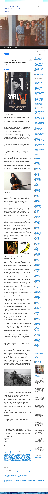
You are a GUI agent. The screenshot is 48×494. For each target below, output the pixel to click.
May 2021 (37, 227)
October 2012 (37, 339)
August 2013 (37, 327)
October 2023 (37, 193)
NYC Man (26, 454)
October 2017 (37, 266)
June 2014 (37, 314)
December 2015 (38, 292)
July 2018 (37, 255)
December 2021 (38, 218)
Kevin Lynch (37, 79)
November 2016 (38, 280)
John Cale (13, 453)
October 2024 (37, 181)
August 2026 (37, 158)
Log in (36, 358)
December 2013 (38, 322)
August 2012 (37, 341)
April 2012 (37, 346)
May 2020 (37, 239)
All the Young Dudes (9, 451)
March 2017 (37, 275)
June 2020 (37, 238)
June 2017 (37, 271)
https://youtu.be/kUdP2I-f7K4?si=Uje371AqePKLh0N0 (14, 425)
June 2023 (37, 197)
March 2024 (37, 188)
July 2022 (37, 210)
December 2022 (38, 204)
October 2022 (37, 206)
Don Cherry (24, 452)
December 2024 (38, 179)
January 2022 (37, 217)
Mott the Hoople (14, 454)
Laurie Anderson (25, 453)
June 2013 (37, 329)
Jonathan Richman (19, 453)
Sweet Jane (19, 456)
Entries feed (37, 360)
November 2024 (38, 180)
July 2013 (37, 328)
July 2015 (37, 298)
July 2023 (37, 196)
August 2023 (37, 195)
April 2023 (37, 199)
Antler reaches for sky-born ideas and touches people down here (39, 137)
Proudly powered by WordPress (24, 489)
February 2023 (37, 201)
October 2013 (37, 324)
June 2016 (37, 286)
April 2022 (37, 213)
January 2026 (37, 164)
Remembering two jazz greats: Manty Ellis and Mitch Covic (39, 72)
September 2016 (38, 282)
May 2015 (37, 301)
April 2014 (37, 317)
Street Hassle (15, 456)
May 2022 (37, 212)
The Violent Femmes (9, 459)
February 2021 (37, 229)
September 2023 (38, 194)
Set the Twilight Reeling (23, 455)
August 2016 (37, 283)
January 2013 (37, 335)
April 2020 (37, 240)
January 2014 (37, 320)
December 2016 (38, 279)
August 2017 (37, 269)
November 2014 (38, 308)
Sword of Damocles (24, 457)
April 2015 (37, 302)
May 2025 (37, 173)
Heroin (6, 453)
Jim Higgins (10, 453)
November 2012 (38, 338)
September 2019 (38, 245)
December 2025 (38, 165)
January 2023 (37, 202)
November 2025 (38, 167)
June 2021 (37, 226)
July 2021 (37, 224)
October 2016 (37, 281)
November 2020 (38, 233)
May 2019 (37, 249)
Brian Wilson (26, 451)
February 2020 (37, 243)
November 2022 (38, 205)
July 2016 (37, 285)
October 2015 (37, 295)
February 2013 (37, 334)
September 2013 (38, 325)
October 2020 (37, 234)
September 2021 (38, 222)
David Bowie (16, 452)
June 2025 (37, 172)
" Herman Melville (25, 450)
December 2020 (38, 232)
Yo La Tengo (24, 460)
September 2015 (38, 296)
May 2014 (37, 316)
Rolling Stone (16, 455)
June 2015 (37, 299)
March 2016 (37, 288)
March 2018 (37, 260)
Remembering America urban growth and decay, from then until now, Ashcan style (19, 474)
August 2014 (37, 312)
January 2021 (37, 231)
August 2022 (37, 209)
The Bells (29, 457)
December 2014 (38, 307)
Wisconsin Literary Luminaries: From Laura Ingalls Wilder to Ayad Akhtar (17, 460)
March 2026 (37, 162)
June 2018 (37, 256)
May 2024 (37, 185)
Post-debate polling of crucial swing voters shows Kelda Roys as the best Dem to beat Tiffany (39, 62)
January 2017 (37, 277)
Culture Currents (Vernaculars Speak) (12, 7)
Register (36, 357)
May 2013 (37, 330)
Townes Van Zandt (16, 459)
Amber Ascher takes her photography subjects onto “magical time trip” (39, 57)
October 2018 (37, 253)
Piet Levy (29, 454)
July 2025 (37, 170)
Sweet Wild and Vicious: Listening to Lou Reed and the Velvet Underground (17, 457)
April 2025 (37, 174)
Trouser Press (22, 459)
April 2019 (37, 250)
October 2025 (37, 168)
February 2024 (37, 189)
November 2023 (38, 191)
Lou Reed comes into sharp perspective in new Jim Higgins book (15, 62)
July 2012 (37, 343)
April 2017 (37, 274)
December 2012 (38, 336)
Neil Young (18, 454)
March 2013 (37, 333)
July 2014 (37, 313)
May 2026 (37, 161)
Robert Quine (12, 455)
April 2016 (37, 287)
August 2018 (37, 254)
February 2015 (37, 304)
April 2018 (37, 259)
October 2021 (37, 221)
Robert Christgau (6, 455)
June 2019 (37, 248)
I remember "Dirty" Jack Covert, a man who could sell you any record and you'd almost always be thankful (39, 132)
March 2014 (37, 318)
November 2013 (38, 323)
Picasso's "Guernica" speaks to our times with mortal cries (39, 115)
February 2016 (37, 290)
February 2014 (37, 319)
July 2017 (37, 270)
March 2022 (37, 215)
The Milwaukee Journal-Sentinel (14, 458)
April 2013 (37, 331)
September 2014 (38, 311)
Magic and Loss (8, 454)
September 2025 (38, 169)
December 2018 (38, 252)
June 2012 (37, 344)
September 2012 (38, 340)
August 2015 (37, 297)
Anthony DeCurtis (16, 451)
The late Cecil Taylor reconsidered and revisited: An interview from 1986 (17, 471)
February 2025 (37, 176)
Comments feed (38, 361)
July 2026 (37, 159)
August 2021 (37, 223)
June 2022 (37, 211)
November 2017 (38, 265)
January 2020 (37, 244)
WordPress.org (38, 362)
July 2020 (37, 237)
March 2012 (37, 347)
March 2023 (37, 200)
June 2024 (37, 184)
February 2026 (37, 163)
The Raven (21, 458)
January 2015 (37, 306)
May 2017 (37, 272)
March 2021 (37, 228)
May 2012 (37, 345)
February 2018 (37, 261)
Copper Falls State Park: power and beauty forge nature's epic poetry (39, 127)
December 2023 (38, 190)
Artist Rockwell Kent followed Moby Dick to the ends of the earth (39, 123)
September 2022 (38, 207)
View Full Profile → (38, 457)
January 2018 (37, 263)
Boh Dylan (21, 451)
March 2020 (37, 242)
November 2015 (38, 293)
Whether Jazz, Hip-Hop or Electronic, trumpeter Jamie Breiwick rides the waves (18, 482)
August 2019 (37, 247)
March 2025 (37, 175)
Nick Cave (22, 454)
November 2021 (38, 220)
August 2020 (37, 236)
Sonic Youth (10, 456)
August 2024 (37, 183)
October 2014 (37, 309)
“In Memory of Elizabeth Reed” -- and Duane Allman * (39, 153)
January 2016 (37, 291)
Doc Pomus (20, 452)
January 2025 (37, 178)
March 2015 (37, 303)
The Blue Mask (6, 458)
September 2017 (38, 268)
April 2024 (37, 186)
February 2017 (37, 276)
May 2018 (37, 258)
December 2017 (38, 264)
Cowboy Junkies (11, 452)
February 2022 (37, 216)
